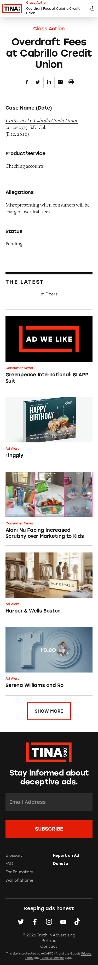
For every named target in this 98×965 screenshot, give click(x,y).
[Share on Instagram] (49, 922)
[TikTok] (77, 922)
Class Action (49, 29)
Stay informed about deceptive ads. (49, 777)
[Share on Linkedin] (49, 82)
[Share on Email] (60, 82)
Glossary (14, 855)
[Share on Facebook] (26, 82)
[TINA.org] (49, 751)
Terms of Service (52, 957)
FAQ (9, 863)
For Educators (19, 872)
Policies (49, 940)
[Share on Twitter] (37, 82)
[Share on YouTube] (63, 922)
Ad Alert (12, 449)
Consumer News (19, 368)
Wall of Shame (19, 880)
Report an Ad (66, 855)
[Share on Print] (71, 82)
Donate (60, 863)
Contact (48, 946)
